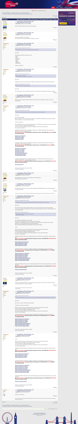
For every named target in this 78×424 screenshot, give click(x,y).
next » (57, 15)
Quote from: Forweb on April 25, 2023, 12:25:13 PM (21, 212)
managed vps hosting (35, 38)
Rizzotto (5, 278)
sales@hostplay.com (50, 208)
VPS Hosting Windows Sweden (20, 155)
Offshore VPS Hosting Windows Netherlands (22, 258)
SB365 (16, 398)
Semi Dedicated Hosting (19, 164)
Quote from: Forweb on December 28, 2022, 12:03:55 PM (22, 110)
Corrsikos (5, 184)
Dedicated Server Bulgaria (19, 137)
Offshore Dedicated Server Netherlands (22, 242)
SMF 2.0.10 (34, 414)
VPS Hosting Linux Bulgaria (20, 149)
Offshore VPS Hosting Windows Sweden (22, 260)
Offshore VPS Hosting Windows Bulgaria (22, 259)
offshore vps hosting (49, 99)
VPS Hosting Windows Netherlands (21, 153)
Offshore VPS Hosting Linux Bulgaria (21, 255)
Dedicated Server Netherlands (20, 135)
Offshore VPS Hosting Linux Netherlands (22, 253)
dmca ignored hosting (26, 177)
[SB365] (4, 395)
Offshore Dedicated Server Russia (21, 245)
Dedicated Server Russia (19, 139)
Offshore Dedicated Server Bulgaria (21, 244)
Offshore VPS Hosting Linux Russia (21, 256)
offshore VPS (25, 26)
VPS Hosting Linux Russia (19, 151)
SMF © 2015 (39, 414)
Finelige (4, 21)
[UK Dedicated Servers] (66, 25)
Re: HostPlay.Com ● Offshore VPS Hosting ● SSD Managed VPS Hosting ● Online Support (25, 22)
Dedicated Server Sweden (19, 138)
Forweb (4, 33)
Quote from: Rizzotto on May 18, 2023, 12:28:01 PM (21, 295)
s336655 (5, 390)
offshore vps (22, 49)
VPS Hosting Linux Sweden (19, 150)
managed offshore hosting (33, 282)
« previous (54, 15)
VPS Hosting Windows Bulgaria (20, 154)
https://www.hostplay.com (19, 169)
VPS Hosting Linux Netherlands (20, 148)
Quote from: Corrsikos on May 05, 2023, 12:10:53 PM (22, 200)
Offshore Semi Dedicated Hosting (21, 269)
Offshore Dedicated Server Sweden (21, 243)
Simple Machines (43, 414)
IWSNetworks (6, 43)
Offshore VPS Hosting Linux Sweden (21, 254)
